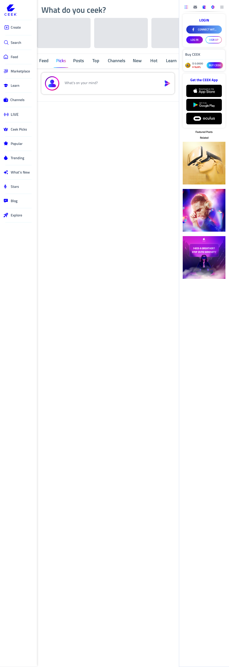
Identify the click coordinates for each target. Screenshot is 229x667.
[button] (110, 83)
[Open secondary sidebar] (186, 7)
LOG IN (194, 40)
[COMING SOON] (195, 7)
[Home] (18, 10)
